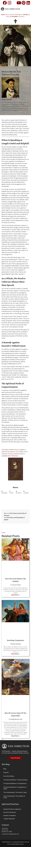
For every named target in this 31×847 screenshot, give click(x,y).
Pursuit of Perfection (9, 812)
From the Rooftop (8, 776)
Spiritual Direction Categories (12, 809)
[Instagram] (9, 3)
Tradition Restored (9, 819)
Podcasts (6, 772)
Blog (4, 769)
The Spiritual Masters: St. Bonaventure (14, 783)
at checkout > (18, 16)
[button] (15, 13)
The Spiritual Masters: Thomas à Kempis (15, 780)
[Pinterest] (24, 3)
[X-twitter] (14, 3)
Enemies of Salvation (9, 815)
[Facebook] (5, 3)
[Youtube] (19, 3)
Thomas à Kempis (13, 454)
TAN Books (14, 456)
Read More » (15, 595)
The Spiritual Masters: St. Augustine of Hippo (14, 788)
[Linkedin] (28, 3)
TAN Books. (24, 110)
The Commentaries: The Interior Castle (15, 792)
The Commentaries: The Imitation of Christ (14, 797)
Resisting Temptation (15, 640)
